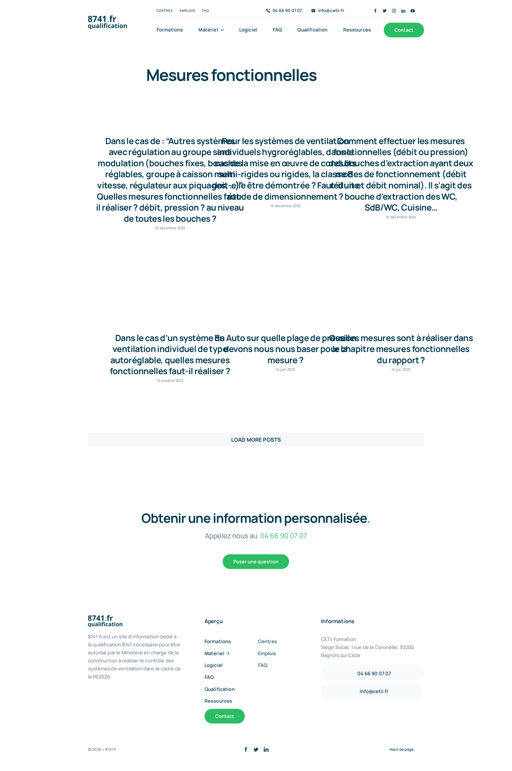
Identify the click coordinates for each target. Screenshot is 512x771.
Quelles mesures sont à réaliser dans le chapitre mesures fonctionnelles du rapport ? (401, 349)
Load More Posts (256, 439)
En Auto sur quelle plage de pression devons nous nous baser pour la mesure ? (285, 349)
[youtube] (413, 11)
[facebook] (375, 11)
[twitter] (385, 11)
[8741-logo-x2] (111, 18)
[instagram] (394, 11)
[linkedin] (403, 11)
